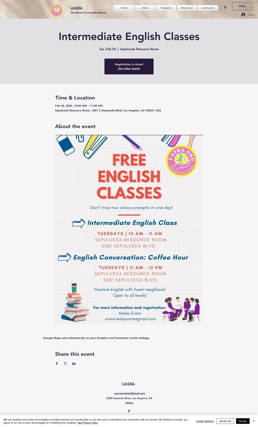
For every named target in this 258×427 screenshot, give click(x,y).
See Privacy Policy (88, 422)
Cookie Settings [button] (205, 421)
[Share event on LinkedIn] (74, 363)
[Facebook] (225, 7)
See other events (129, 68)
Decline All (225, 421)
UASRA (76, 8)
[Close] (254, 421)
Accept (243, 421)
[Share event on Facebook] (56, 363)
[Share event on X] (65, 363)
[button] (145, 8)
